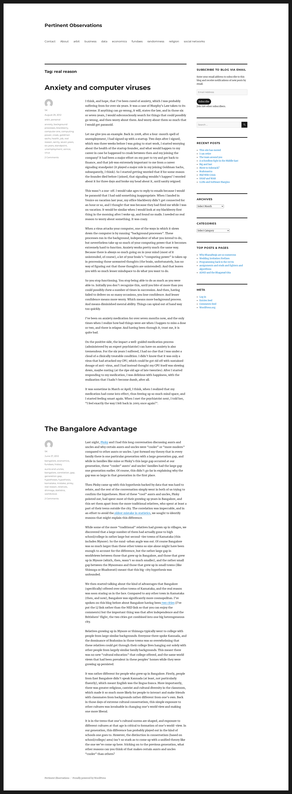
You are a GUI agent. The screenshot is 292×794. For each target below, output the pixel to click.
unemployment (53, 149)
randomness (155, 41)
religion (174, 41)
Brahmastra (205, 171)
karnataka (50, 483)
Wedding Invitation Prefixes (214, 258)
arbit (77, 41)
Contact (50, 41)
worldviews (51, 493)
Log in (202, 296)
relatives (62, 486)
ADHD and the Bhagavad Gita (215, 272)
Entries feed (205, 300)
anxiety (49, 124)
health (55, 138)
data (104, 41)
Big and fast (205, 164)
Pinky (104, 442)
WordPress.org (207, 307)
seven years (67, 142)
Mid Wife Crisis (207, 175)
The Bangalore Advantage (91, 428)
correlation (63, 472)
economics (119, 41)
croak (56, 135)
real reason (51, 486)
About (64, 41)
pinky (70, 483)
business (90, 41)
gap (72, 472)
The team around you (210, 157)
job (62, 138)
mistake (61, 483)
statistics (60, 490)
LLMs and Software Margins (214, 182)
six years (49, 145)
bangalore (50, 460)
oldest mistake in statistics (132, 513)
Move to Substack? (209, 167)
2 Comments (52, 157)
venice (66, 149)
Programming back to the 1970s (216, 262)
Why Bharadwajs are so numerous (217, 254)
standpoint (61, 145)
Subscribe (204, 101)
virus (47, 152)
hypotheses (51, 479)
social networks (194, 41)
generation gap (53, 476)
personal (55, 119)
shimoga (49, 490)
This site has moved (210, 150)
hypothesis (64, 479)
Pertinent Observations (73, 25)
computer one (52, 131)
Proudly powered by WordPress (89, 778)
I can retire (205, 153)
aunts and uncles (54, 469)
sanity (56, 142)
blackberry (62, 127)
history (58, 464)
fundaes (137, 41)
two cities (168, 602)
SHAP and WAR (207, 178)
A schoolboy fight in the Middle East (218, 160)
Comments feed (207, 304)
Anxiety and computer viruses (98, 87)
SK (46, 110)
